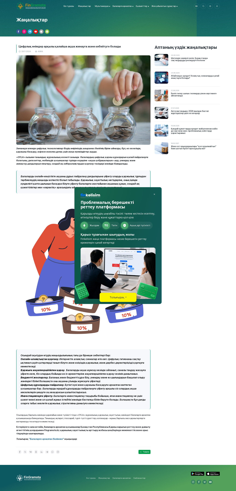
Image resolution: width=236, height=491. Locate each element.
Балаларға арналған (122, 478)
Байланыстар (139, 478)
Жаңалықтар (84, 6)
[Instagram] (58, 452)
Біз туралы (69, 6)
